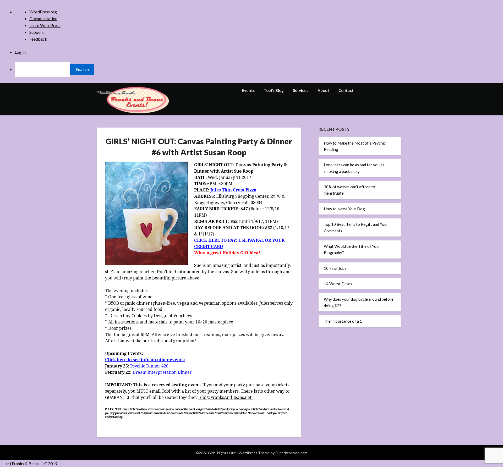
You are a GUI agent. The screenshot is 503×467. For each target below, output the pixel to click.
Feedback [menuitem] (38, 38)
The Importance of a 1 (343, 321)
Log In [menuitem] (20, 52)
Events (248, 90)
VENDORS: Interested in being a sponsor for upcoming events (251, 175)
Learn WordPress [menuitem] (45, 25)
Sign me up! (251, 206)
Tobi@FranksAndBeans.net (225, 397)
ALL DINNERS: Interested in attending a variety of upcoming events (247, 148)
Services (300, 90)
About (323, 90)
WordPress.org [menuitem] (43, 11)
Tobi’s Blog (274, 90)
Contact (346, 90)
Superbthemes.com (291, 452)
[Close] (303, 44)
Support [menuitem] (36, 32)
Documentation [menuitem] (43, 18)
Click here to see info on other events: (145, 359)
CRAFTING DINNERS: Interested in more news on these (250, 156)
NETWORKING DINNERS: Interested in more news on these (253, 162)
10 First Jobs (335, 268)
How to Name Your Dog (344, 208)
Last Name (208, 122)
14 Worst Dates (338, 283)
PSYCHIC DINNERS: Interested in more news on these (249, 167)
